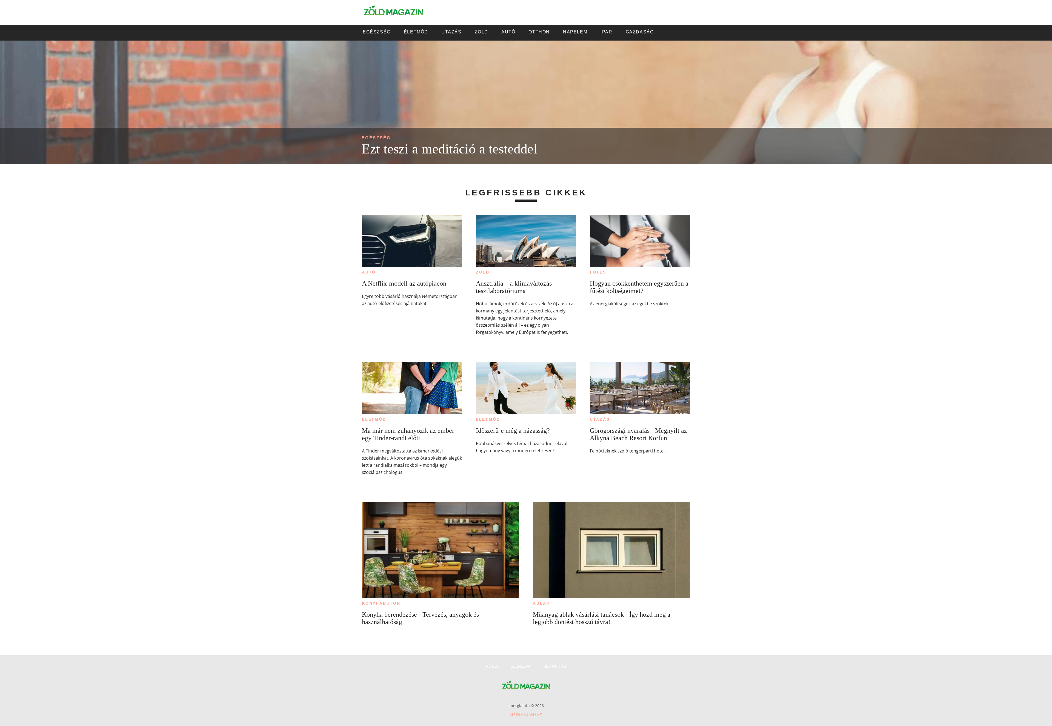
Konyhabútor (381, 603)
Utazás (600, 419)
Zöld (483, 272)
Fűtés (598, 272)
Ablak (541, 603)
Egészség (376, 137)
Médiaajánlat (526, 714)
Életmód (374, 419)
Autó (369, 272)
